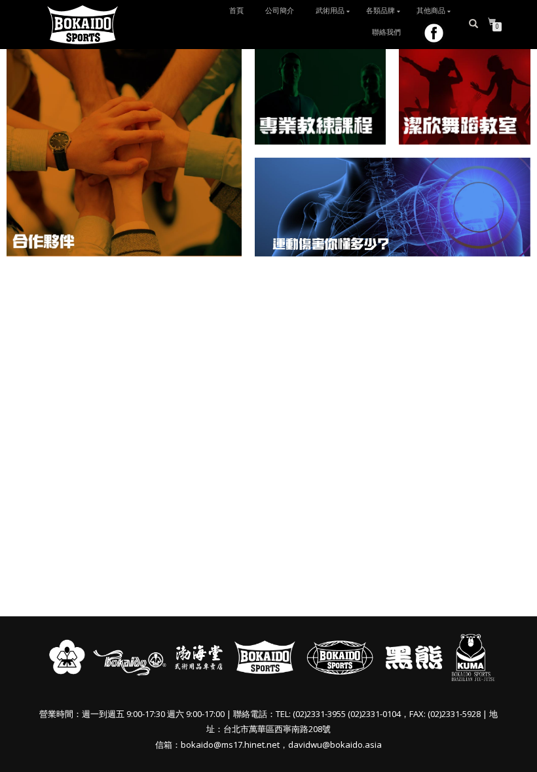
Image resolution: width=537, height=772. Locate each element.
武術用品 (330, 11)
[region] (268, 151)
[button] (124, 151)
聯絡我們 (386, 32)
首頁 (236, 11)
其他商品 (431, 11)
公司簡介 (279, 11)
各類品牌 (380, 11)
